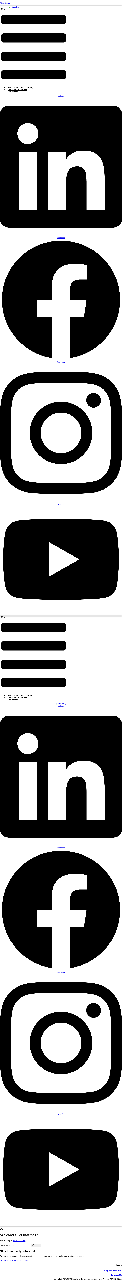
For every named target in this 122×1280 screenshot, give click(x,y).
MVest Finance (5, 3)
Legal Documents (113, 1271)
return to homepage (20, 1241)
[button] (33, 46)
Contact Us (13, 92)
